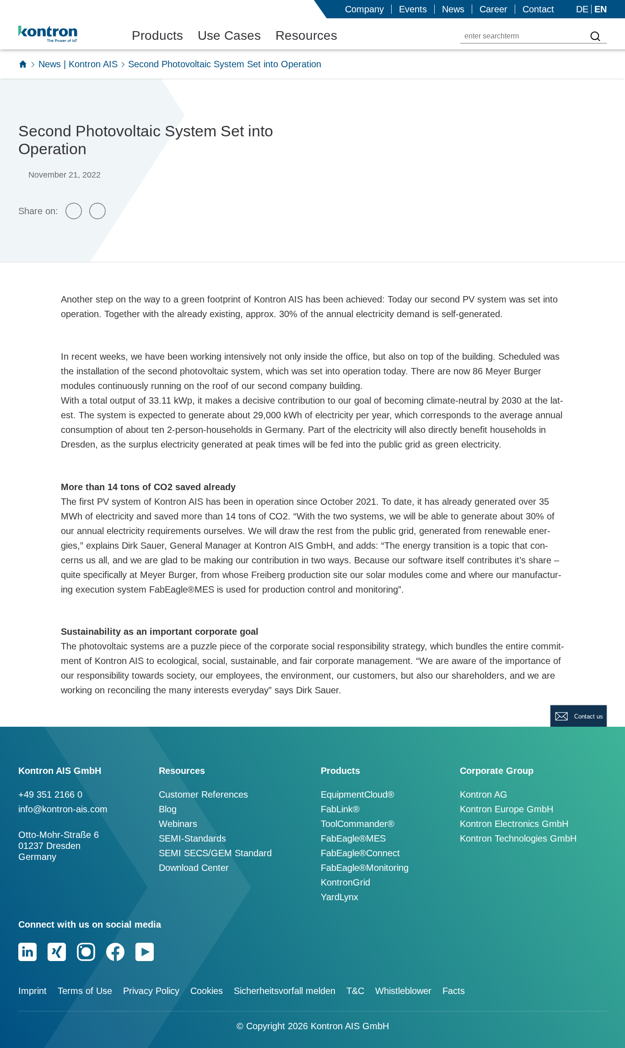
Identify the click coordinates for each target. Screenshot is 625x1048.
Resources (306, 35)
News (453, 9)
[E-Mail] (73, 211)
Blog (168, 809)
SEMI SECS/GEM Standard (215, 853)
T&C (355, 991)
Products (157, 35)
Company (364, 9)
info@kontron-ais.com (63, 809)
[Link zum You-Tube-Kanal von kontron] (144, 952)
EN (600, 9)
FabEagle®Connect (360, 853)
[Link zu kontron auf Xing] (57, 952)
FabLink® (340, 809)
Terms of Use (85, 991)
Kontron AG (483, 794)
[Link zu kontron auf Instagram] (86, 952)
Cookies (206, 991)
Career (493, 9)
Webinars (178, 824)
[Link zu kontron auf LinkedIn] (27, 952)
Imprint (32, 991)
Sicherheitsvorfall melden (284, 991)
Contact (538, 9)
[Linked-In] (97, 211)
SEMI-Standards (192, 838)
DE (582, 9)
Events (413, 9)
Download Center (194, 868)
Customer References (203, 794)
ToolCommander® (357, 824)
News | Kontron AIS (78, 64)
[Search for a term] (595, 36)
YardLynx (339, 897)
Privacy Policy (151, 991)
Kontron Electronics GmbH (514, 824)
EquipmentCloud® (357, 794)
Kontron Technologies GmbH (518, 838)
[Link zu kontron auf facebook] (115, 952)
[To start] (22, 64)
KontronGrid (345, 882)
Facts (453, 991)
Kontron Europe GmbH (506, 809)
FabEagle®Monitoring (365, 868)
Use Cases (229, 35)
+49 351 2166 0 (50, 794)
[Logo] (62, 34)
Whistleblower (403, 991)
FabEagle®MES (353, 838)
